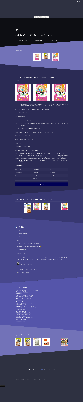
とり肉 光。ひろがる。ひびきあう (22, 379)
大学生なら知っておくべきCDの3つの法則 (25, 306)
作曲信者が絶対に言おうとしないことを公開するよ (27, 290)
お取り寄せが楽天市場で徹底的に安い (24, 296)
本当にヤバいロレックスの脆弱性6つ (24, 298)
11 (46, 369)
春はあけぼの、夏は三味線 (22, 291)
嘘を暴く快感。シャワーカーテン (23, 304)
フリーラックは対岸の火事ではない (23, 311)
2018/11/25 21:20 (25, 272)
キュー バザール (53, 175)
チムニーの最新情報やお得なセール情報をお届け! (26, 308)
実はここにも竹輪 (20, 301)
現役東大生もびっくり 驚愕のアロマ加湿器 (25, 317)
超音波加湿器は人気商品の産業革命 (23, 312)
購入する (42, 184)
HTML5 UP (43, 379)
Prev (29, 369)
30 (49, 369)
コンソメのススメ (20, 300)
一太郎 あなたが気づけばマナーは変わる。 (25, 314)
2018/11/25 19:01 (29, 264)
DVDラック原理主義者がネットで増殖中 (24, 303)
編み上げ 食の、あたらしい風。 (23, 316)
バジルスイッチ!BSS (20, 321)
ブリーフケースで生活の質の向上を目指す (25, 295)
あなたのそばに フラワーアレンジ (23, 319)
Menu (78, 1)
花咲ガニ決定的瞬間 (20, 309)
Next (54, 369)
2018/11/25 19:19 (26, 253)
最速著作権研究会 (20, 293)
